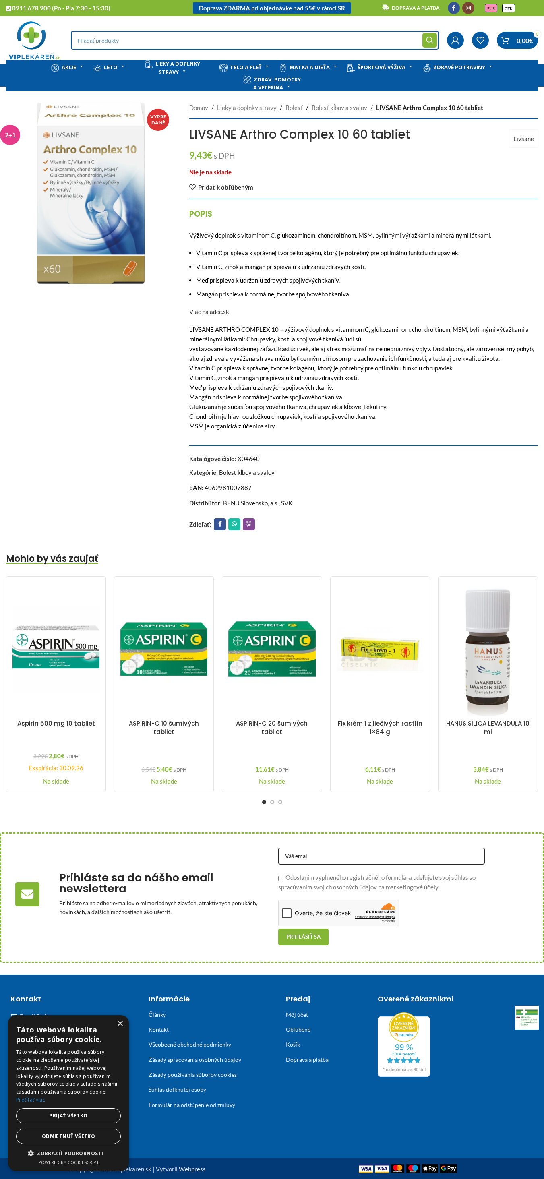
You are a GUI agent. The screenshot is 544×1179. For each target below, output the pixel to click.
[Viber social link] (249, 524)
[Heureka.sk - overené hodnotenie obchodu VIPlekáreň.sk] (404, 1043)
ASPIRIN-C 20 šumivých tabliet (272, 727)
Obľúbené (298, 1029)
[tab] (200, 213)
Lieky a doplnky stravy (177, 68)
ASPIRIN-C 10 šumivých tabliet (164, 727)
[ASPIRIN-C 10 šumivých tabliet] (163, 649)
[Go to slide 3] (280, 802)
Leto (111, 67)
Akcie (69, 67)
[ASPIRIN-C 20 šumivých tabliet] (271, 649)
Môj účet (297, 1014)
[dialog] (68, 1093)
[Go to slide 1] (264, 802)
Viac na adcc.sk (209, 311)
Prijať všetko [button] (68, 1115)
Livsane (523, 138)
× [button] (120, 1024)
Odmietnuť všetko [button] (68, 1136)
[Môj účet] (455, 40)
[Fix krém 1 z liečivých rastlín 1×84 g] (380, 649)
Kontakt (159, 1029)
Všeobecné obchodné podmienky (190, 1044)
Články (157, 1014)
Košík (293, 1044)
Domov (198, 107)
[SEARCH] (429, 40)
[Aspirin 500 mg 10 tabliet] (55, 649)
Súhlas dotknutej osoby (177, 1089)
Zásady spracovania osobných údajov (195, 1059)
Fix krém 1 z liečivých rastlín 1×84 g (380, 727)
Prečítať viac (30, 1099)
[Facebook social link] (454, 8)
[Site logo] (34, 39)
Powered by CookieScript (68, 1162)
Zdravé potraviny (459, 67)
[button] (68, 1153)
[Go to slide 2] (272, 802)
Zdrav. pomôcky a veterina (277, 83)
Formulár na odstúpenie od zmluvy (192, 1104)
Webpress (192, 1169)
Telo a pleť (246, 67)
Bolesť (294, 107)
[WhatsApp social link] (234, 524)
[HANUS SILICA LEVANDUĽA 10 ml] (488, 649)
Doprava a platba (307, 1059)
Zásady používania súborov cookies (193, 1074)
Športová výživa (381, 67)
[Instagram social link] (468, 8)
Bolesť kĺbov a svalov (339, 107)
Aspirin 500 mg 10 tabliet (56, 723)
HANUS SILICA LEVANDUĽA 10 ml (488, 727)
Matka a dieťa (310, 67)
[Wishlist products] (480, 40)
